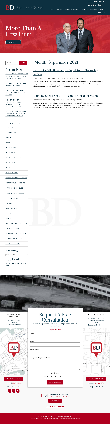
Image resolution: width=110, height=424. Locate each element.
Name (32, 333)
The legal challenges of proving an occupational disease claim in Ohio (16, 114)
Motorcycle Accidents (15, 183)
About (59, 10)
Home (52, 10)
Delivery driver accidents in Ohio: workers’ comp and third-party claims (13, 103)
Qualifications (11, 208)
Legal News (10, 152)
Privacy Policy (47, 418)
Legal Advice (10, 147)
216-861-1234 (95, 4)
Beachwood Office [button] (96, 379)
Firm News (9, 137)
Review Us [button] (55, 400)
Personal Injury (12, 198)
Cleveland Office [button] (13, 379)
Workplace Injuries (13, 239)
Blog (102, 10)
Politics (8, 203)
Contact (101, 13)
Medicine (9, 168)
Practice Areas (71, 10)
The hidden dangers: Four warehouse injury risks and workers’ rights (16, 76)
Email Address (35, 349)
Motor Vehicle (11, 173)
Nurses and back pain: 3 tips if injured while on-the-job (15, 93)
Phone (32, 341)
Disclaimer (55, 373)
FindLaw (77, 418)
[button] (108, 418)
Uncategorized (12, 229)
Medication (10, 163)
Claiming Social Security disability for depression (65, 96)
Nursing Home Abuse (14, 188)
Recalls (8, 213)
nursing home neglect (15, 193)
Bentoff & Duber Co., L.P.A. (51, 416)
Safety (8, 218)
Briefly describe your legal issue (40, 358)
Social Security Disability (73, 100)
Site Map (39, 418)
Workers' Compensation (15, 234)
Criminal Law (11, 132)
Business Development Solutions (63, 418)
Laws (7, 142)
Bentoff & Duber (48, 78)
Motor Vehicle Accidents (74, 78)
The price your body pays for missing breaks (16, 84)
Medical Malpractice (14, 158)
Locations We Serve (55, 406)
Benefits (9, 127)
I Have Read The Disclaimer (56, 377)
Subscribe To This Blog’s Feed (15, 265)
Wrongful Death (12, 244)
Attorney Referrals (90, 10)
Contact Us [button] (13, 42)
